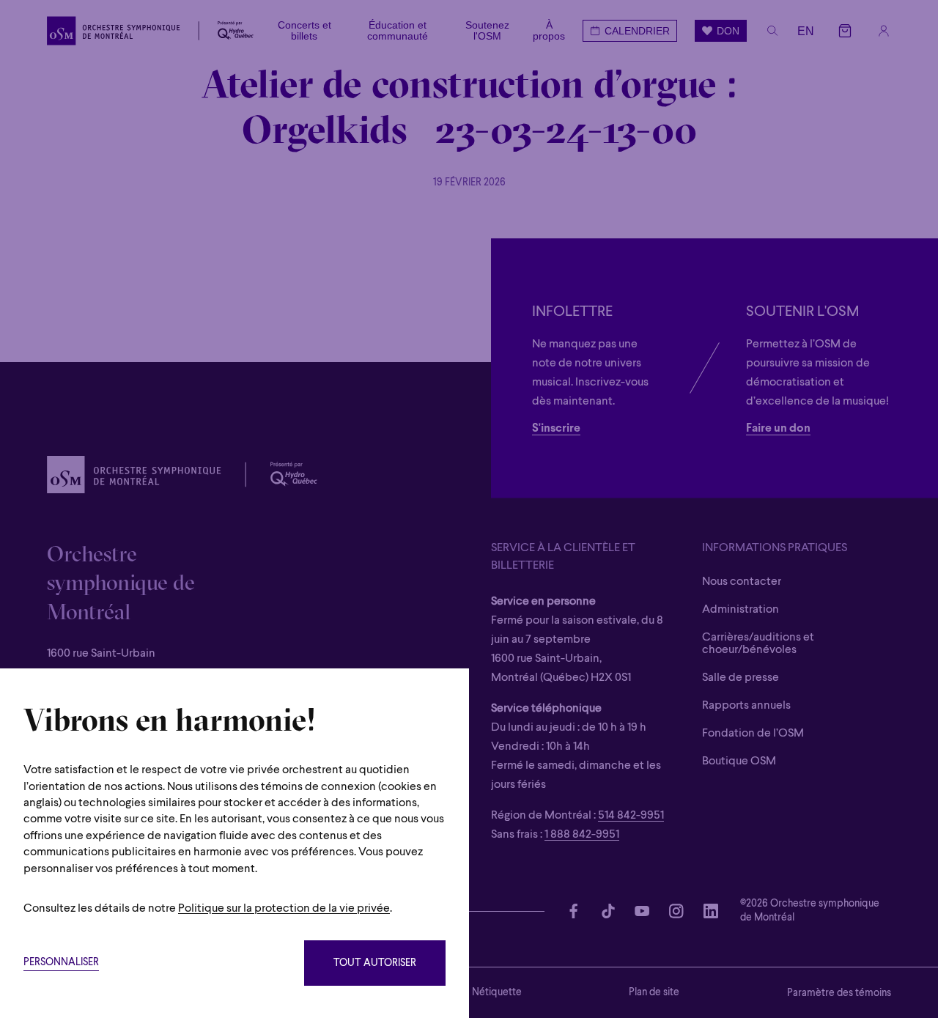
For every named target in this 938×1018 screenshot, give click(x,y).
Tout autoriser (374, 963)
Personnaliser (61, 962)
